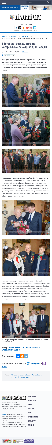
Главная (4, 36)
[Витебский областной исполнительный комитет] (18, 443)
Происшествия (33, 417)
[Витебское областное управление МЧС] (29, 443)
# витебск (36, 375)
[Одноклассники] (22, 356)
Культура (31, 409)
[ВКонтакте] (18, 356)
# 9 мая (14, 375)
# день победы (24, 375)
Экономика (32, 400)
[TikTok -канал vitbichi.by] (19, 29)
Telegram (35, 363)
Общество (25, 36)
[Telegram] (26, 356)
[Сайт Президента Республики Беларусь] (7, 443)
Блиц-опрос (32, 421)
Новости (14, 36)
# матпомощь (23, 377)
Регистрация (28, 24)
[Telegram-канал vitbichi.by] (34, 29)
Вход (21, 24)
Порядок (4, 414)
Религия (31, 425)
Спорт (30, 413)
